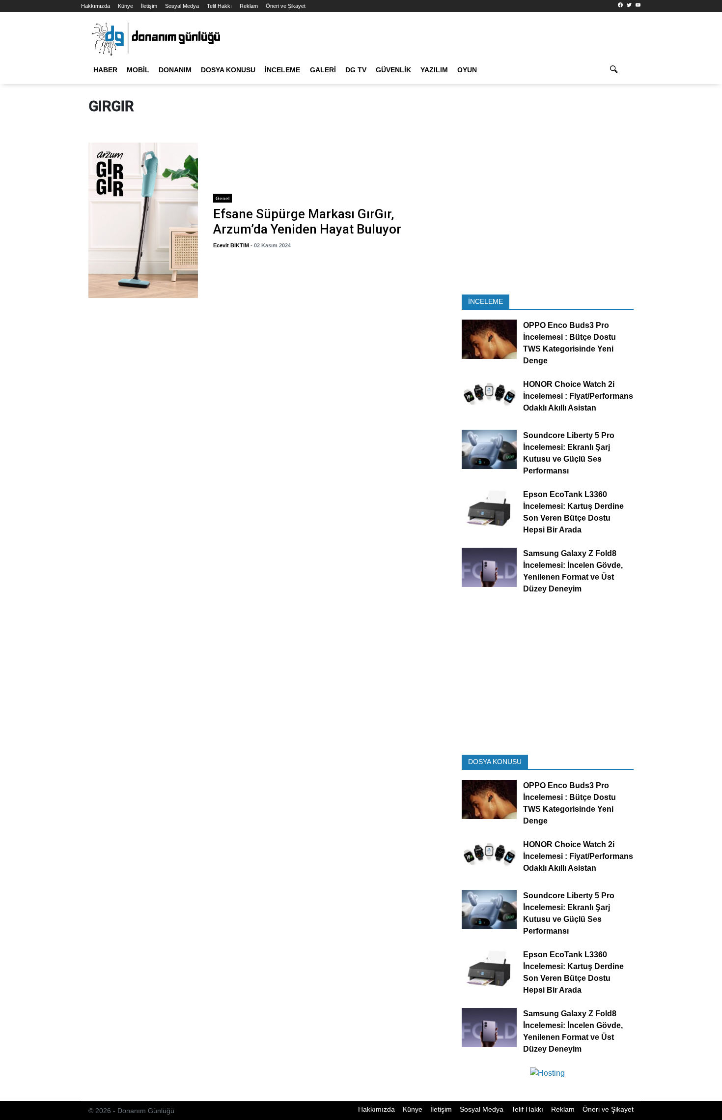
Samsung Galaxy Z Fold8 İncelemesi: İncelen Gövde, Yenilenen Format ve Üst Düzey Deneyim (573, 571)
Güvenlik (393, 70)
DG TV (355, 70)
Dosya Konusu (228, 70)
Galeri (323, 70)
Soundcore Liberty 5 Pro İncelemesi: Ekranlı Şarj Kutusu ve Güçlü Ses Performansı (568, 453)
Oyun (467, 70)
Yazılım (434, 70)
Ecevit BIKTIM (231, 245)
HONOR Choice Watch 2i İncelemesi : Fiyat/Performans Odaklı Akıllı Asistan (578, 397)
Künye (125, 6)
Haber (105, 70)
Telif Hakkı (219, 6)
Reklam (249, 6)
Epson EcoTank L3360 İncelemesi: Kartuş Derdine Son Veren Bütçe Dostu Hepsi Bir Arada (573, 512)
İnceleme (282, 70)
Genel (222, 198)
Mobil (138, 70)
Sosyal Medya (182, 6)
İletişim (149, 6)
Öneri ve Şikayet (285, 6)
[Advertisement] (684, 176)
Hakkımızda (95, 6)
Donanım (175, 70)
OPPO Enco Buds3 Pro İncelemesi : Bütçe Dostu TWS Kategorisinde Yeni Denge (569, 343)
